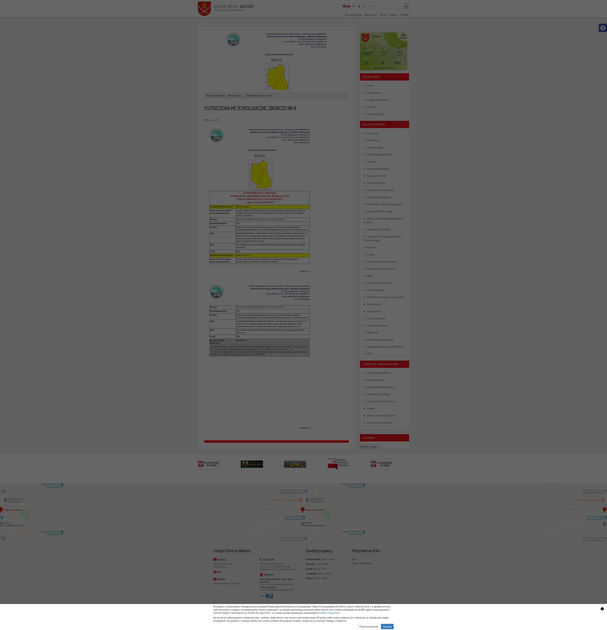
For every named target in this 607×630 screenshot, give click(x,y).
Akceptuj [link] (387, 626)
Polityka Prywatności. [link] (329, 612)
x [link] (602, 608)
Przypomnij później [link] (368, 626)
